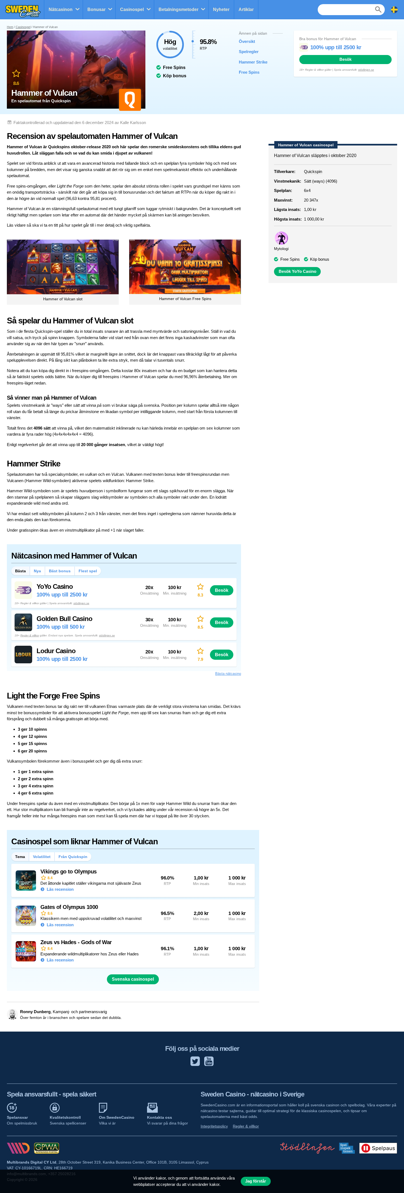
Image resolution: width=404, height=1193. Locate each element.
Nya (37, 571)
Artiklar (246, 9)
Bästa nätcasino (228, 674)
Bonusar (96, 9)
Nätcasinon (61, 9)
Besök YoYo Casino (297, 271)
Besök (345, 59)
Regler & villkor (29, 635)
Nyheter (221, 9)
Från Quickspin (73, 856)
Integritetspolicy (214, 1126)
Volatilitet (42, 856)
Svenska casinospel (133, 979)
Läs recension (60, 889)
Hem (10, 27)
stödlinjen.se (366, 69)
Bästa (20, 571)
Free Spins (249, 72)
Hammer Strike (253, 62)
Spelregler (249, 51)
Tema (20, 856)
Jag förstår (255, 1181)
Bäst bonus (60, 571)
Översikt (247, 41)
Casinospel (132, 9)
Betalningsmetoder (178, 9)
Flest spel (88, 571)
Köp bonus (319, 259)
